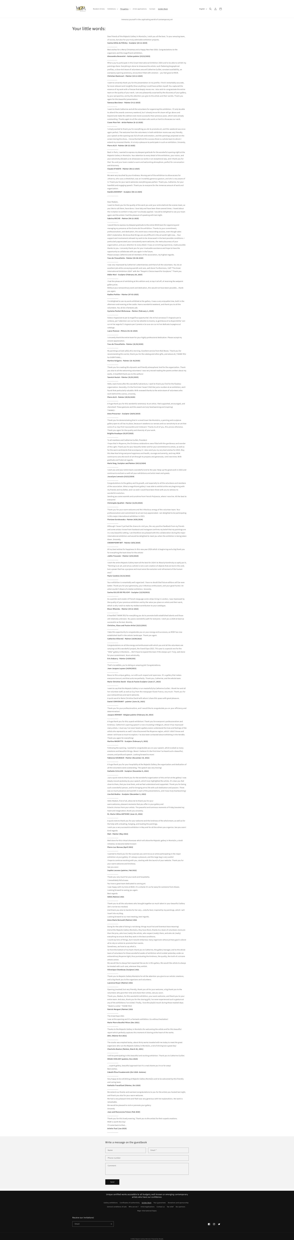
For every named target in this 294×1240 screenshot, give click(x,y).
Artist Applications (147, 1207)
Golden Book (146, 1203)
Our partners (180, 1207)
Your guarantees (160, 1203)
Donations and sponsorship (178, 1203)
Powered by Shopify (157, 1239)
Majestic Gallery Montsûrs (143, 1239)
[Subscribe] (111, 1224)
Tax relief (170, 1207)
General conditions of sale (117, 1207)
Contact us (161, 1207)
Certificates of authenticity (130, 1203)
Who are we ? (134, 1207)
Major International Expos (147, 1211)
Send (112, 1182)
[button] (112, 8)
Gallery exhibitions (111, 1203)
